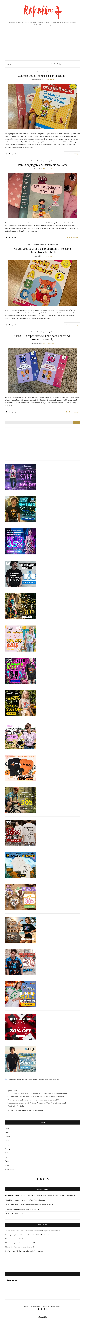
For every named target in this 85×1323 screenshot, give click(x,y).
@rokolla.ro (12, 1090)
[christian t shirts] (20, 1059)
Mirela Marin (9, 1200)
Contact (25, 1306)
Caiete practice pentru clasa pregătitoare (42, 75)
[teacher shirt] (20, 638)
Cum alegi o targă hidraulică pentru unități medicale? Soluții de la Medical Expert (29, 1235)
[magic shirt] (20, 476)
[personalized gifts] (20, 1026)
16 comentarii (48, 256)
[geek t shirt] (20, 509)
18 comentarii (47, 169)
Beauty (7, 1128)
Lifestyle (45, 72)
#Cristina (55, 1103)
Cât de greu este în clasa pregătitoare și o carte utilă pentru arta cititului (42, 250)
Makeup (7, 1149)
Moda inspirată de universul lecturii (28, 1209)
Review (7, 1161)
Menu (9, 64)
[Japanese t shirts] (20, 994)
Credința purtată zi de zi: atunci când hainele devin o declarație (24, 1251)
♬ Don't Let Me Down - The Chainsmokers (25, 1110)
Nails (6, 1157)
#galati (63, 1103)
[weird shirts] (20, 670)
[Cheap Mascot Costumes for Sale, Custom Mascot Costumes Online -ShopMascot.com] (32, 1079)
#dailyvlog (11, 1106)
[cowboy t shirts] (20, 832)
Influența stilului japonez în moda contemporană (19, 1247)
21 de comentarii (48, 343)
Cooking (7, 1132)
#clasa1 (33, 1103)
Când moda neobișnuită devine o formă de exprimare (21, 1239)
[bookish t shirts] (20, 703)
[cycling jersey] (20, 800)
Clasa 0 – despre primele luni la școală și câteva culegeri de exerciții (42, 337)
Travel (7, 1165)
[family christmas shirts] (20, 768)
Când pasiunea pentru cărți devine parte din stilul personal (22, 1243)
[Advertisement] (42, 44)
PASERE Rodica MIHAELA (12, 1195)
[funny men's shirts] (20, 573)
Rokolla (42, 1316)
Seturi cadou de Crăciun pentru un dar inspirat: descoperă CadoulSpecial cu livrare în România (33, 1231)
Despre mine (35, 1306)
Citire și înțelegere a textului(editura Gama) (42, 165)
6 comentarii (50, 79)
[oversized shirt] (20, 606)
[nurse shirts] (20, 897)
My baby (43, 245)
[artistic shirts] (20, 541)
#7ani (47, 1103)
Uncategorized (49, 161)
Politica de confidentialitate (52, 1306)
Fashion (7, 1137)
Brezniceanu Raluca (11, 1209)
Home (39, 72)
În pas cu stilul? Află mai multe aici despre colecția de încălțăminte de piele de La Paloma (48, 1195)
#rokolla (20, 1106)
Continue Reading (72, 154)
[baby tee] (20, 735)
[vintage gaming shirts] (20, 962)
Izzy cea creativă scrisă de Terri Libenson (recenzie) (30, 1200)
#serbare (41, 1103)
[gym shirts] (20, 929)
